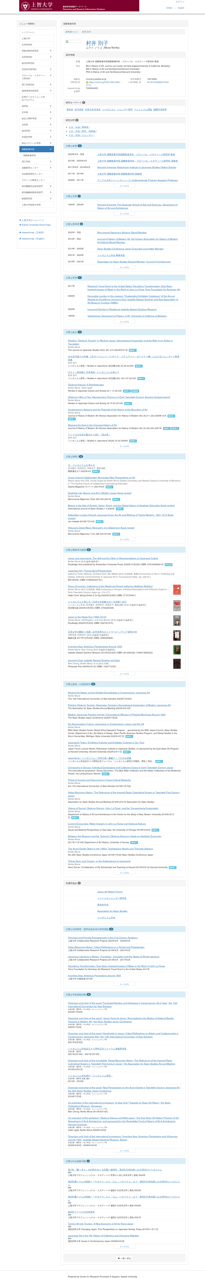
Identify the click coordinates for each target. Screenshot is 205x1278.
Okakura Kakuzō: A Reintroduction (86, 384)
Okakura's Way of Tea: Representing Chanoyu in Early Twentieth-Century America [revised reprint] (119, 397)
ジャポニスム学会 (106, 917)
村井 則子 (97, 42)
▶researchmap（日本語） (32, 232)
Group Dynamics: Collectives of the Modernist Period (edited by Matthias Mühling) (110, 586)
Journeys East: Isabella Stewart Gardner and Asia (94, 660)
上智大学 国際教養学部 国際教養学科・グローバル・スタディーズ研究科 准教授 (137, 160)
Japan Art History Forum (109, 891)
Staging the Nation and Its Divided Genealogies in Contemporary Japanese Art (109, 692)
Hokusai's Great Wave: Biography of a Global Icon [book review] (101, 527)
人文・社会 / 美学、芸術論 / (82, 131)
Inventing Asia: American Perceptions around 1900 (94, 975)
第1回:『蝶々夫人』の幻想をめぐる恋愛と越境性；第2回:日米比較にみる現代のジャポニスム (115, 1169)
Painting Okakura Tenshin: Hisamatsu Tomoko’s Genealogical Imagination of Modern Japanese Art (119, 705)
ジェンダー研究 (125, 109)
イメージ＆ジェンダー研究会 (112, 898)
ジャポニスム (109, 109)
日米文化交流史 (93, 109)
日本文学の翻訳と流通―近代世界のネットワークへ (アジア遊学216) (102, 631)
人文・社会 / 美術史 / (79, 127)
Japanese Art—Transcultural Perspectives (90, 570)
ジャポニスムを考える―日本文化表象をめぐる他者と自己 (97, 601)
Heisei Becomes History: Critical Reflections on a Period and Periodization (106, 947)
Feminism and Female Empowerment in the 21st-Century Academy (103, 937)
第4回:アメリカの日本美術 (81, 1211)
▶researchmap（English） (32, 238)
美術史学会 (103, 904)
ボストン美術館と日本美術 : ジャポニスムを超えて (93, 372)
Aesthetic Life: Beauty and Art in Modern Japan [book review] (99, 493)
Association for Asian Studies (112, 911)
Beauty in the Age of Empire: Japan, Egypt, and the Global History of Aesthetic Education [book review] (121, 505)
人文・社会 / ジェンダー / (81, 135)
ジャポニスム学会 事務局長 (111, 255)
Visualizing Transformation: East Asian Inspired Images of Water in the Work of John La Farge (116, 966)
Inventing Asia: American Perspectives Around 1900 (95, 646)
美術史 (69, 109)
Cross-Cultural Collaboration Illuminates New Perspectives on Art (101, 477)
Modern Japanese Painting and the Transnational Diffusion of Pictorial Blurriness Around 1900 (117, 714)
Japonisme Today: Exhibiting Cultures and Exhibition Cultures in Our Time (106, 742)
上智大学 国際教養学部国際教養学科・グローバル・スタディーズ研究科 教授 (136, 154)
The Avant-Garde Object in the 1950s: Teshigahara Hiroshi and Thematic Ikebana (110, 848)
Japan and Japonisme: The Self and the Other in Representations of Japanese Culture (113, 558)
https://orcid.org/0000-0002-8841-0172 (103, 84)
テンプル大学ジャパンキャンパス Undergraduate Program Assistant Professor (137, 180)
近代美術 (79, 109)
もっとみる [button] (124, 185)
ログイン (180, 1)
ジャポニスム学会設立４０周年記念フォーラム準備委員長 (97, 1048)
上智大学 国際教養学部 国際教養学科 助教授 (119, 173)
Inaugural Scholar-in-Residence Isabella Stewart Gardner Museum (122, 309)
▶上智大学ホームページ (31, 220)
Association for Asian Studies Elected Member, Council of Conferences (134, 261)
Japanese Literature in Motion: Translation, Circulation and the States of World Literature (113, 956)
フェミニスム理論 (143, 109)
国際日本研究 (160, 109)
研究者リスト (72, 31)
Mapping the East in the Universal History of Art (92, 425)
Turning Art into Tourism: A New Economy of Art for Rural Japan (101, 1223)
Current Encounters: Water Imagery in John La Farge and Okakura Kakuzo (107, 823)
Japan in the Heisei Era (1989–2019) (87, 616)
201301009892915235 (158, 82)
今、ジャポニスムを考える (81, 465)
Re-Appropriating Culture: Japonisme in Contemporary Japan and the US (106, 724)
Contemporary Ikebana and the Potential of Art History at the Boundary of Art (107, 409)
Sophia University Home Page (36, 224)
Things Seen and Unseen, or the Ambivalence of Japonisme (99, 861)
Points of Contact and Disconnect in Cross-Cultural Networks (99, 780)
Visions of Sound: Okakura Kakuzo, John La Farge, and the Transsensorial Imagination (113, 808)
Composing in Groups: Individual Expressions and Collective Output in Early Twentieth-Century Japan (120, 767)
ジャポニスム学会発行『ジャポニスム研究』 (90, 1075)
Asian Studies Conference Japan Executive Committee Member (130, 248)
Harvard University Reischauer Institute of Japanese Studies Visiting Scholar (136, 167)
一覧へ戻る (125, 1258)
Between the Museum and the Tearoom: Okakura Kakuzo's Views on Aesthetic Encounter (114, 836)
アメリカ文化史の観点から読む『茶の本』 (89, 434)
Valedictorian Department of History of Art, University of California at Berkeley (127, 315)
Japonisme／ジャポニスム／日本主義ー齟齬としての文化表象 (99, 758)
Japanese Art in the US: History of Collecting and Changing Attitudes (103, 1235)
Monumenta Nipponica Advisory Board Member (122, 232)
